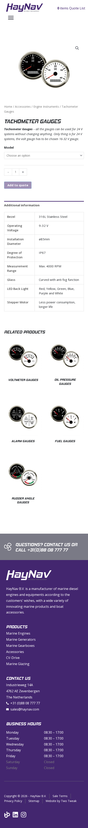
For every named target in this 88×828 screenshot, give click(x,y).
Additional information (21, 205)
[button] (10, 17)
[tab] (44, 205)
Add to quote (17, 185)
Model (9, 147)
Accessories (23, 106)
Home (8, 106)
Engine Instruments (46, 106)
